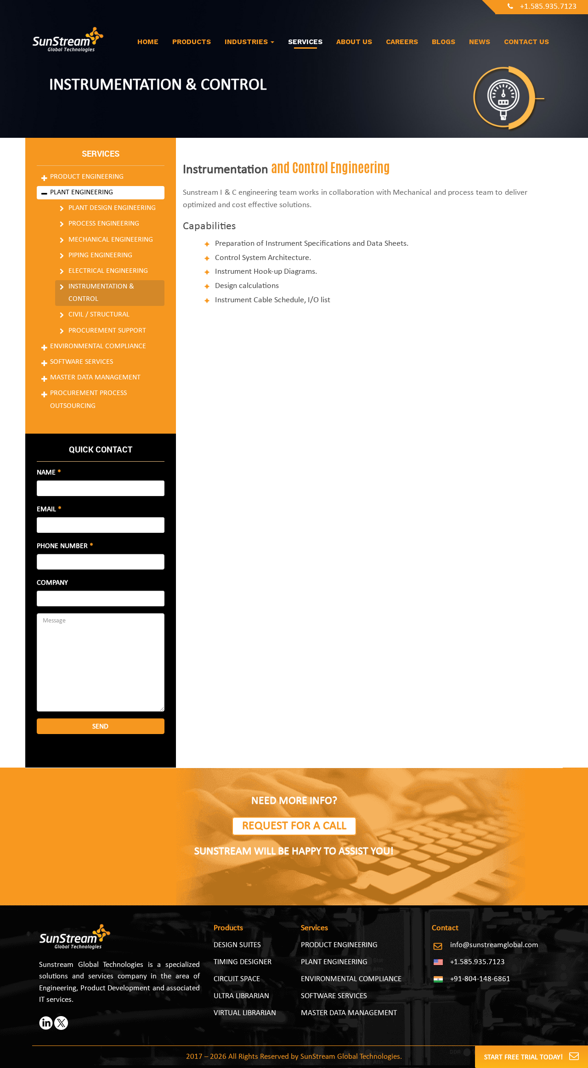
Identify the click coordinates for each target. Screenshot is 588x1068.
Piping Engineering (100, 255)
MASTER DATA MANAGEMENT (349, 1013)
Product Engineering (87, 177)
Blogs (443, 42)
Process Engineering (103, 223)
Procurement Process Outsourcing (88, 399)
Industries (247, 42)
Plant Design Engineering (112, 208)
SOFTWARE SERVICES (334, 996)
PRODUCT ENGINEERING (339, 945)
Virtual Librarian (245, 1013)
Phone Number (65, 546)
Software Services (81, 362)
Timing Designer (242, 962)
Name (49, 472)
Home (147, 42)
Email (49, 509)
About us (354, 42)
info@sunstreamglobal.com (494, 945)
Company (52, 583)
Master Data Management (95, 377)
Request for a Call (294, 826)
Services (305, 42)
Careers (402, 42)
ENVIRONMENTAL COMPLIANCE (351, 979)
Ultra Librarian (241, 996)
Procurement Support (107, 330)
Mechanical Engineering (110, 239)
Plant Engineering (81, 192)
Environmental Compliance (98, 346)
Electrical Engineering (108, 271)
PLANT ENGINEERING (334, 962)
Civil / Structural (99, 314)
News (479, 42)
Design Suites (237, 945)
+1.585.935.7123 (548, 6)
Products (191, 42)
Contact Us (526, 42)
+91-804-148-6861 (480, 979)
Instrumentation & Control (101, 293)
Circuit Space (237, 979)
